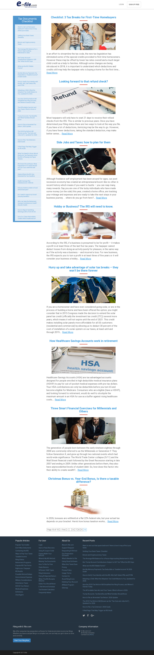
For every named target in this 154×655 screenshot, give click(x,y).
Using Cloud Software (69, 561)
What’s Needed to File (69, 558)
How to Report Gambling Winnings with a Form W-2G (27, 211)
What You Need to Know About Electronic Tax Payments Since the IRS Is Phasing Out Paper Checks (28, 156)
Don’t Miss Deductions (23, 548)
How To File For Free (46, 564)
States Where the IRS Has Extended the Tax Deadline (26, 175)
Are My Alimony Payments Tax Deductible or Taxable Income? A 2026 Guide (28, 74)
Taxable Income (21, 557)
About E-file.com (68, 545)
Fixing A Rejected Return (47, 576)
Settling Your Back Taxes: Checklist (95, 551)
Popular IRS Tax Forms (23, 565)
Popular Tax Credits (22, 545)
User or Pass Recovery (47, 548)
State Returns (44, 567)
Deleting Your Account (70, 582)
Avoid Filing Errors (68, 579)
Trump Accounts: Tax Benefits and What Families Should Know (27, 117)
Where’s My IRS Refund (47, 558)
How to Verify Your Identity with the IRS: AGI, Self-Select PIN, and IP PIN (28, 83)
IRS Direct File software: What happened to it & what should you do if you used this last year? (27, 166)
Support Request (68, 548)
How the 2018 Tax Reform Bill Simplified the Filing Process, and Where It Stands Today (27, 100)
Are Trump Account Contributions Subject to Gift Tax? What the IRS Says (27, 59)
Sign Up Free (134, 4)
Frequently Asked (45, 592)
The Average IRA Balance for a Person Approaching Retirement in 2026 (27, 51)
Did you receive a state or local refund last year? (28, 188)
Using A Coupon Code (46, 551)
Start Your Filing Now (21, 640)
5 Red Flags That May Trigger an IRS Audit (97, 610)
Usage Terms (66, 573)
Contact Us (66, 576)
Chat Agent (19, 595)
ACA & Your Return (22, 586)
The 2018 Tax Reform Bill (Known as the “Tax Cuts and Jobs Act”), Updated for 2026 (27, 133)
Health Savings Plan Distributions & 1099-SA (25, 182)
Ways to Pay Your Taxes (23, 554)
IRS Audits (19, 571)
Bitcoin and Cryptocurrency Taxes (94, 555)
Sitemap (65, 588)
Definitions (19, 592)
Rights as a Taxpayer (22, 568)
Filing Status (19, 559)
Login (41, 545)
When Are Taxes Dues (69, 564)
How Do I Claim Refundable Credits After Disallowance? (27, 217)
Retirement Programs (23, 562)
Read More (51, 72)
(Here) (91, 634)
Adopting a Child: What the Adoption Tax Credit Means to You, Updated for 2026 (27, 92)
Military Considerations (23, 580)
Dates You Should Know (47, 584)
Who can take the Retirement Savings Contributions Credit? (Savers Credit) (27, 203)
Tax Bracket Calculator (47, 590)
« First (62, 530)
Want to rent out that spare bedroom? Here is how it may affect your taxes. (27, 28)
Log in (121, 4)
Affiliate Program (68, 585)
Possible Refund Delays (23, 574)
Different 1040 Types (46, 570)
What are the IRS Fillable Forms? (94, 566)
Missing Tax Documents (47, 561)
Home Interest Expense (23, 577)
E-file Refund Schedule (47, 587)
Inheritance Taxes (21, 583)
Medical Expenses (21, 589)
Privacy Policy (67, 570)
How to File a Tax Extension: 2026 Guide (96, 607)
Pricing (64, 567)
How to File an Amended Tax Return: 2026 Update (27, 125)
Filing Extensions (44, 573)
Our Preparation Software (67, 554)
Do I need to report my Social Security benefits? (27, 195)
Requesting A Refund (69, 551)
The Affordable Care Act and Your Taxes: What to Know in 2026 (27, 109)
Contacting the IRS (22, 551)
